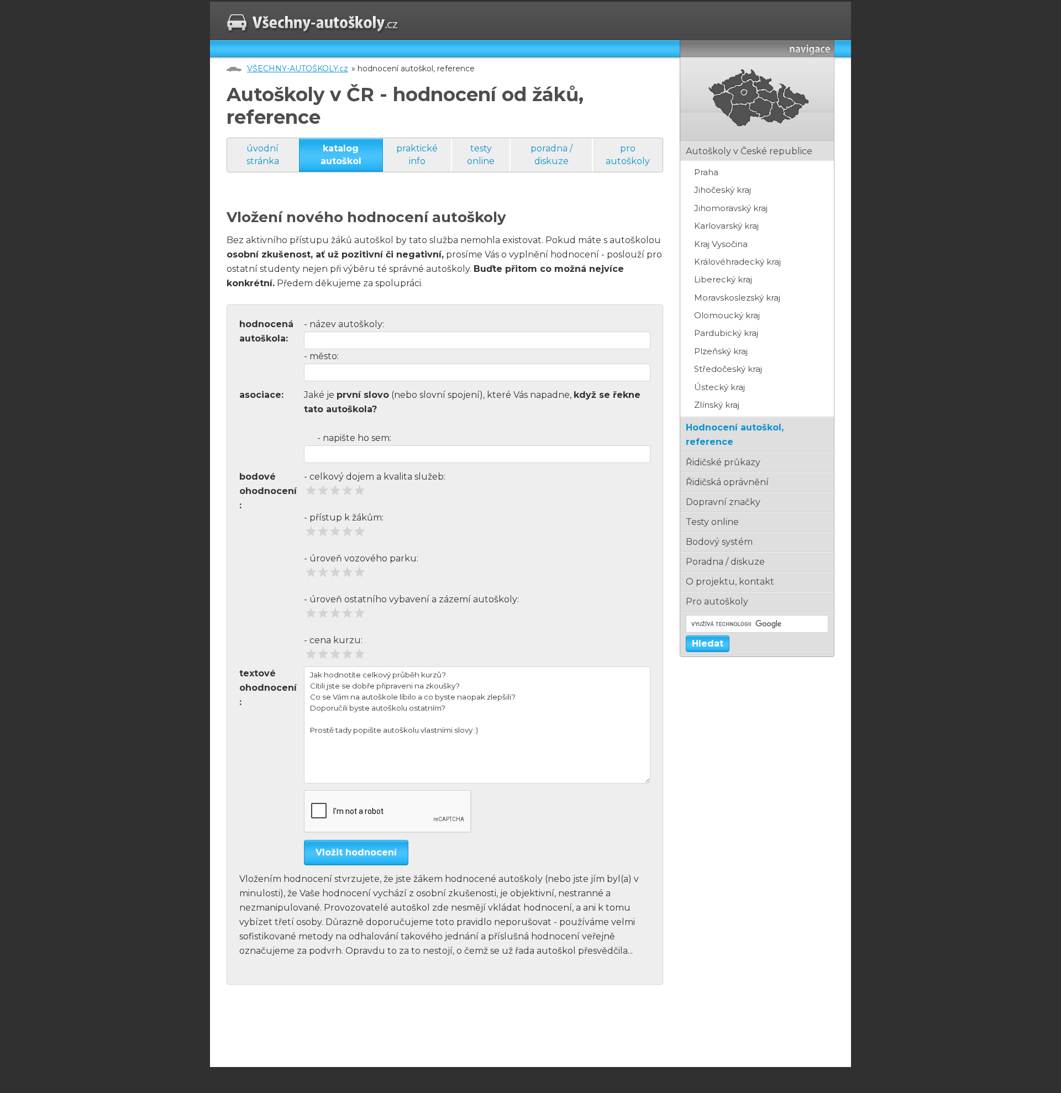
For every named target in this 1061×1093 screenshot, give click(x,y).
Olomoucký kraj (727, 315)
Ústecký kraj (719, 387)
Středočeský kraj (728, 369)
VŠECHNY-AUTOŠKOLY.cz (297, 68)
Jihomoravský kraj (731, 208)
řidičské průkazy (723, 462)
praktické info (417, 154)
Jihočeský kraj (722, 190)
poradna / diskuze (551, 154)
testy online (481, 154)
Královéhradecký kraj (737, 261)
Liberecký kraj (723, 279)
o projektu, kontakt (730, 581)
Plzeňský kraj (721, 351)
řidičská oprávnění (727, 482)
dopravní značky (723, 502)
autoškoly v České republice (749, 151)
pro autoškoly (628, 154)
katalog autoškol (341, 154)
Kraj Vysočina (721, 244)
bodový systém (719, 542)
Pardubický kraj (726, 333)
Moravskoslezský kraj (737, 297)
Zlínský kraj (716, 405)
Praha (706, 172)
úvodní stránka (262, 154)
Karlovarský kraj (726, 225)
